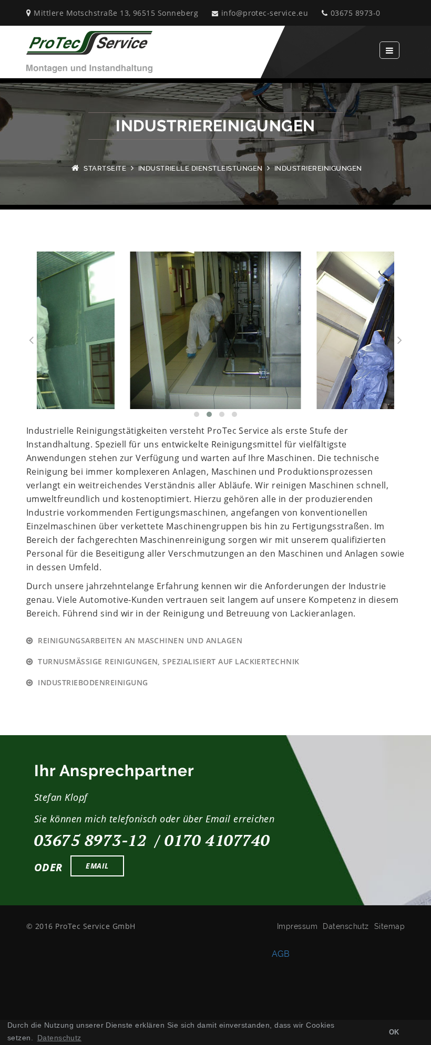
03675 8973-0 (355, 13)
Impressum (297, 926)
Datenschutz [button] (59, 1037)
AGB (281, 954)
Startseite (105, 168)
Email (97, 866)
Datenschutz (345, 926)
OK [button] (394, 1032)
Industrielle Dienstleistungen (200, 168)
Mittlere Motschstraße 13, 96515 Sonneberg (116, 13)
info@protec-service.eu (264, 13)
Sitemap (389, 926)
